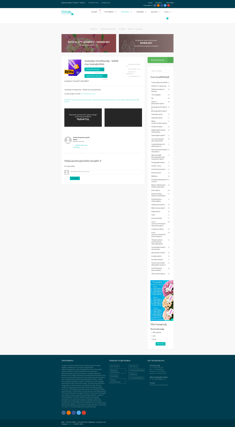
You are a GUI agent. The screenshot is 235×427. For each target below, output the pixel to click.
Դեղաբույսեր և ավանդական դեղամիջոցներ (157, 242)
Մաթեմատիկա (157, 126)
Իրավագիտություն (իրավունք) (158, 248)
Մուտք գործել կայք (136, 370)
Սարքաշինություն (158, 162)
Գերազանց (157, 332)
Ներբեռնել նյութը (92, 69)
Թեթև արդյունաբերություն (159, 122)
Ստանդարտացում (158, 169)
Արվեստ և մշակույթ (135, 29)
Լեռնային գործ (156, 114)
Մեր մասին (114, 366)
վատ (154, 339)
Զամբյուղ (133, 374)
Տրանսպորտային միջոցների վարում (158, 264)
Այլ (152, 98)
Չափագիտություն (158, 135)
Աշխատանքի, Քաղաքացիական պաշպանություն (158, 157)
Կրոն (153, 215)
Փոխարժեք (169, 2)
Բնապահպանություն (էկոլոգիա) (159, 150)
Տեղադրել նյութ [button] (157, 60)
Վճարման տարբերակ (114, 371)
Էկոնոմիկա (155, 190)
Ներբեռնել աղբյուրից (94, 76)
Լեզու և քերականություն (157, 102)
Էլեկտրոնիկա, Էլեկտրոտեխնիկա (158, 195)
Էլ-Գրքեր (122, 29)
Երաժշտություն (157, 259)
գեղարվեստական (158, 252)
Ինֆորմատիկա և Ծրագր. (157, 90)
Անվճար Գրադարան (108, 29)
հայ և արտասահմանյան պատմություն (158, 234)
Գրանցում (158, 2)
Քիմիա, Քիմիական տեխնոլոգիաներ (158, 186)
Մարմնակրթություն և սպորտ (159, 180)
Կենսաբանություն (158, 274)
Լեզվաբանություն (158, 204)
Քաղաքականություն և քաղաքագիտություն (159, 109)
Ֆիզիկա (154, 176)
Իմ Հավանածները (136, 378)
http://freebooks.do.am (88, 94)
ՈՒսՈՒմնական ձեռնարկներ (156, 269)
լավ (154, 336)
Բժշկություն (155, 211)
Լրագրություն (156, 256)
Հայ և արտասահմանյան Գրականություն (158, 224)
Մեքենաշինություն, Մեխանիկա (158, 131)
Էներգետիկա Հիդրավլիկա (156, 200)
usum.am (71, 424)
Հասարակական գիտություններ (157, 140)
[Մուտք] (65, 168)
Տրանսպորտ (156, 173)
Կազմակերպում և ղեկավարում (158, 145)
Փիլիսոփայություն (158, 208)
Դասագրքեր (156, 95)
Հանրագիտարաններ (159, 82)
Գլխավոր (93, 29)
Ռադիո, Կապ (156, 166)
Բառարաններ (156, 218)
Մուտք (150, 2)
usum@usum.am (105, 2)
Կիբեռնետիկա (156, 118)
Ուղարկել (74, 178)
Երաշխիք (114, 376)
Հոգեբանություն (157, 229)
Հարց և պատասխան (115, 381)
